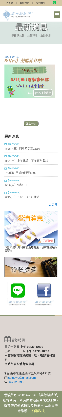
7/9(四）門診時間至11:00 (20, 172)
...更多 (53, 204)
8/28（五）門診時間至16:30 (22, 148)
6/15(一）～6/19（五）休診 (22, 197)
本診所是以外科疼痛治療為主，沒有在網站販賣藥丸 (30, 249)
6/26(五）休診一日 (16, 185)
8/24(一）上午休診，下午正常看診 (26, 160)
